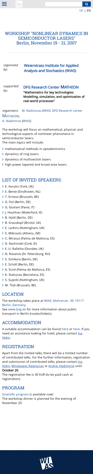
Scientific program (15, 394)
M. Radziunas (32, 110)
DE (81, 10)
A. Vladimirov (12, 121)
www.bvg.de (17, 309)
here (65, 329)
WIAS (47, 110)
